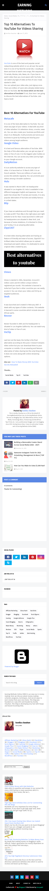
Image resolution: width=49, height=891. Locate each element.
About (18, 883)
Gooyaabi (40, 887)
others (35, 626)
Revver (8, 315)
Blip (6, 203)
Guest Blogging (10, 622)
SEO (15, 629)
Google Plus (31, 618)
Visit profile (18, 725)
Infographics (30, 622)
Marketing (20, 626)
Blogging (16, 614)
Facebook (25, 614)
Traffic (15, 633)
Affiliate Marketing (11, 610)
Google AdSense (19, 618)
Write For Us (37, 883)
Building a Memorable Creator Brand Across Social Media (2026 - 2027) (28, 443)
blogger (8, 614)
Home (6, 16)
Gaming (8, 618)
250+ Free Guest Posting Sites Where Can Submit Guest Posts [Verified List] (22, 822)
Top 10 (18, 375)
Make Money (10, 626)
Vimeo (7, 272)
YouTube (7, 63)
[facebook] (8, 557)
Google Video (11, 143)
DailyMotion (10, 162)
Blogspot (22, 887)
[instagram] (40, 557)
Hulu (6, 181)
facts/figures (35, 614)
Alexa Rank (23, 610)
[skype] (8, 562)
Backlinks (33, 610)
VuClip (7, 332)
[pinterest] (32, 557)
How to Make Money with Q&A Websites (19, 786)
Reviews (8, 629)
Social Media (9, 375)
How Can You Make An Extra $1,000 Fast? (29, 466)
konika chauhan (11, 33)
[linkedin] (24, 557)
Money (28, 626)
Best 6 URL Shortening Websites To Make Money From (24, 840)
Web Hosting (31, 633)
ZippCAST (9, 227)
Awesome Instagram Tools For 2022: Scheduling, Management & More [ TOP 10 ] (29, 455)
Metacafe (9, 118)
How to (20, 622)
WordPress (9, 637)
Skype (21, 629)
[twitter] (16, 557)
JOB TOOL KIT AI (10, 579)
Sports (39, 629)
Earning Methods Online (24, 11)
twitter (22, 633)
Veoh (6, 296)
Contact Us (26, 883)
